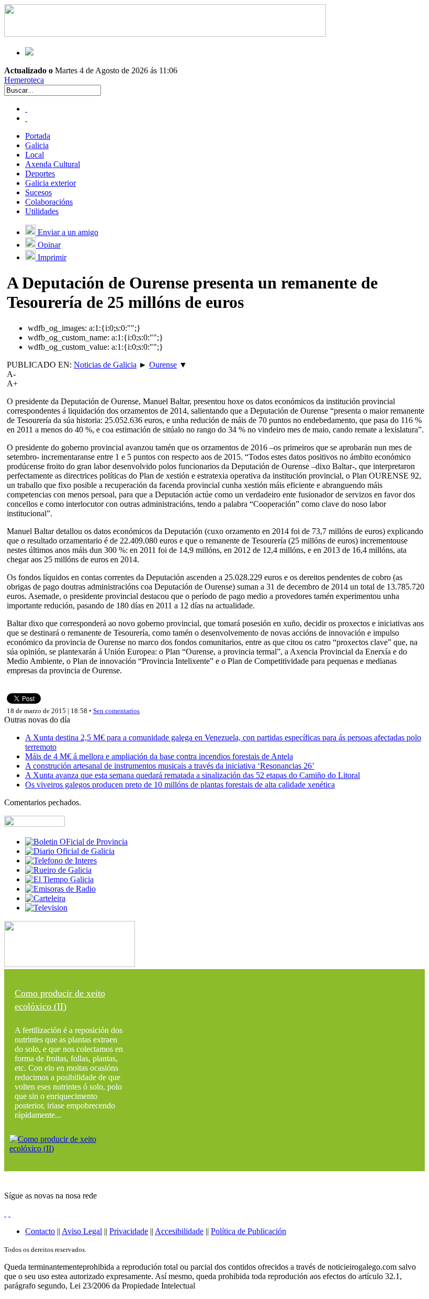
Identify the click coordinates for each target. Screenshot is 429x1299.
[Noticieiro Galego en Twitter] (26, 118)
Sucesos (38, 192)
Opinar (48, 244)
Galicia (37, 145)
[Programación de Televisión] (46, 907)
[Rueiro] (58, 869)
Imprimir (51, 257)
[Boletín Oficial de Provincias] (76, 841)
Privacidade (128, 1231)
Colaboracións (49, 201)
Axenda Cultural (52, 164)
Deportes (40, 173)
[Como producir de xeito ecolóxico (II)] (69, 1148)
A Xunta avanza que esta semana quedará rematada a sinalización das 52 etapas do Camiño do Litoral (192, 775)
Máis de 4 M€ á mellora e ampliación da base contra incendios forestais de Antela (159, 756)
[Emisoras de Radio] (60, 888)
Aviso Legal (82, 1231)
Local (34, 154)
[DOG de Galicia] (70, 851)
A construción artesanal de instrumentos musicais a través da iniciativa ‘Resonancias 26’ (169, 765)
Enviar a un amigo (67, 232)
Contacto (40, 1231)
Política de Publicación (248, 1231)
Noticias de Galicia (105, 364)
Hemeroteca (24, 79)
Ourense (163, 364)
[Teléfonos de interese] (61, 860)
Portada (37, 135)
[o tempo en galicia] (59, 879)
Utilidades (42, 211)
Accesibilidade (179, 1231)
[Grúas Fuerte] (165, 33)
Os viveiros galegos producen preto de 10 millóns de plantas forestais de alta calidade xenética (180, 784)
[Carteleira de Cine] (45, 898)
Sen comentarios (116, 711)
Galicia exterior (50, 183)
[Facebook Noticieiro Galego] (26, 108)
